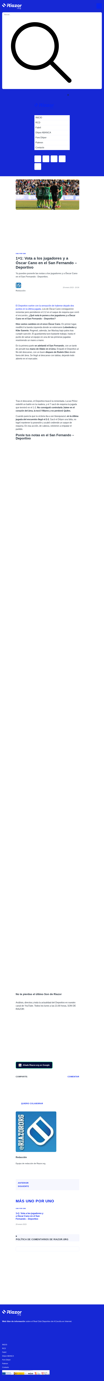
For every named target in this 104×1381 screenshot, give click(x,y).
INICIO (4, 1345)
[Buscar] (41, 53)
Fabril (4, 1352)
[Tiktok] (30, 1328)
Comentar (73, 1077)
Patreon (5, 1364)
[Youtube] (5, 1328)
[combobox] (14, 14)
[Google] (46, 1328)
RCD (4, 1348)
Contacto (5, 1367)
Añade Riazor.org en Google (36, 1065)
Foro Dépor (6, 1360)
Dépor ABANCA (8, 1356)
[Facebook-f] (38, 1328)
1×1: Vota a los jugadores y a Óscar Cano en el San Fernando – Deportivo (29, 1216)
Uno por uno (21, 253)
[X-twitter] (21, 1328)
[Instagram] (13, 1328)
